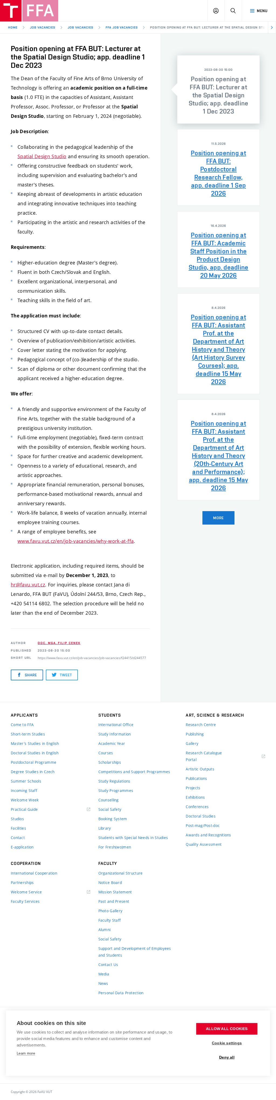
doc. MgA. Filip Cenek (59, 643)
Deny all (226, 1057)
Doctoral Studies (200, 816)
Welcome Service (26, 891)
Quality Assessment (204, 844)
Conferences (197, 806)
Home (13, 27)
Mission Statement (115, 891)
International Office (116, 724)
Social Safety (110, 809)
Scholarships (109, 762)
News (103, 983)
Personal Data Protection (121, 992)
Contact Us (108, 964)
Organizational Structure (120, 873)
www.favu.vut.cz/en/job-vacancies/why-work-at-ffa (76, 541)
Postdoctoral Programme (33, 762)
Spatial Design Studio (42, 156)
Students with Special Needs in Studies (133, 837)
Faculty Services (25, 901)
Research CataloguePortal (204, 756)
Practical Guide (24, 809)
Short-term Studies (28, 734)
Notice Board (110, 882)
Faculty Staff (109, 920)
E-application (22, 847)
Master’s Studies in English (35, 743)
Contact (18, 837)
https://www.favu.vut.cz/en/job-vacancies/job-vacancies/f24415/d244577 (92, 658)
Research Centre (201, 724)
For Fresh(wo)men (114, 847)
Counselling (108, 799)
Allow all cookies (226, 1029)
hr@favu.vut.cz (28, 584)
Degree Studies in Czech (32, 771)
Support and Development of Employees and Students (134, 952)
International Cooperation (34, 873)
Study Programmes (115, 790)
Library (104, 828)
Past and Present (113, 901)
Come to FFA (22, 724)
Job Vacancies (42, 27)
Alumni (104, 929)
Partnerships (22, 882)
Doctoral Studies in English (35, 752)
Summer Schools (26, 781)
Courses (105, 752)
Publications (196, 778)
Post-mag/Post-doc (203, 825)
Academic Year (111, 743)
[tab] (218, 89)
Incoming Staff (24, 790)
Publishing (195, 734)
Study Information (114, 734)
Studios (17, 818)
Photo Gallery (110, 910)
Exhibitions (195, 797)
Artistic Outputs (200, 769)
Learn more (26, 1053)
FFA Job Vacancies (122, 27)
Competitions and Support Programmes (134, 771)
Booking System (112, 818)
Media (103, 974)
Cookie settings (227, 1043)
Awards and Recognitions (208, 834)
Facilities (18, 828)
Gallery (192, 743)
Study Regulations (114, 781)
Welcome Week (25, 799)
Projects (193, 787)
